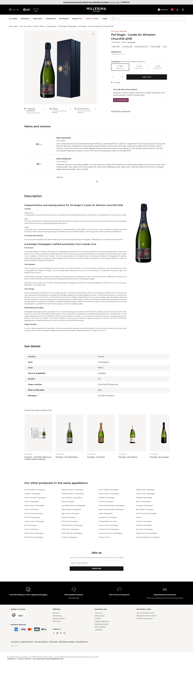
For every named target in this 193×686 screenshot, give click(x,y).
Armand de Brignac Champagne (148, 537)
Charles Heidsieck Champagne (73, 493)
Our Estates (15, 641)
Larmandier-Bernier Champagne (73, 505)
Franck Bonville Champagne (72, 533)
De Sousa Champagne (70, 521)
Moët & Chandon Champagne (35, 497)
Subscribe (96, 568)
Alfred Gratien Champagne (71, 509)
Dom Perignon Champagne (72, 497)
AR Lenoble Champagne (145, 509)
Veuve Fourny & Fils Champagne (110, 533)
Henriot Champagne (143, 501)
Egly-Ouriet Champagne (70, 513)
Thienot (138, 517)
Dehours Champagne (144, 521)
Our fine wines (25, 26)
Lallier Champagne (105, 513)
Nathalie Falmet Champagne (72, 525)
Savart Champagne (31, 529)
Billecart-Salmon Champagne (72, 490)
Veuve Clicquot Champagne (109, 493)
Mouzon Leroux (104, 537)
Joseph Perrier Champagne (34, 505)
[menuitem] (13, 19)
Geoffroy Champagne (144, 525)
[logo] (96, 9)
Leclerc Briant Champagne (34, 521)
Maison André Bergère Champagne (112, 505)
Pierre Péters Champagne (33, 533)
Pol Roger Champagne (67, 26)
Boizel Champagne (69, 517)
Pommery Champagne (144, 529)
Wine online (13, 26)
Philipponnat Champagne (145, 490)
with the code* (91, 2)
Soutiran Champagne (69, 537)
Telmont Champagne (32, 517)
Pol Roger (78, 254)
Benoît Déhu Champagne (33, 537)
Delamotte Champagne (70, 529)
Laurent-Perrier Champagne (146, 513)
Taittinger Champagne (144, 497)
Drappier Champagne (32, 493)
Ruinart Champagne (31, 501)
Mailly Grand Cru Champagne (146, 533)
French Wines (39, 26)
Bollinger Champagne (107, 497)
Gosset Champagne (106, 501)
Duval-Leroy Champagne (33, 513)
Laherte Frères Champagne (109, 529)
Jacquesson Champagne (108, 517)
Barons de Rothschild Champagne (111, 509)
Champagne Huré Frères (108, 521)
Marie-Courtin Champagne (108, 525)
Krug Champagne (68, 501)
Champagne (51, 26)
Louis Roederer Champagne (34, 490)
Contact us (98, 613)
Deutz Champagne (31, 509)
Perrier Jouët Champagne (145, 493)
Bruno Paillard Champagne (108, 490)
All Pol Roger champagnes (120, 111)
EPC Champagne (30, 525)
